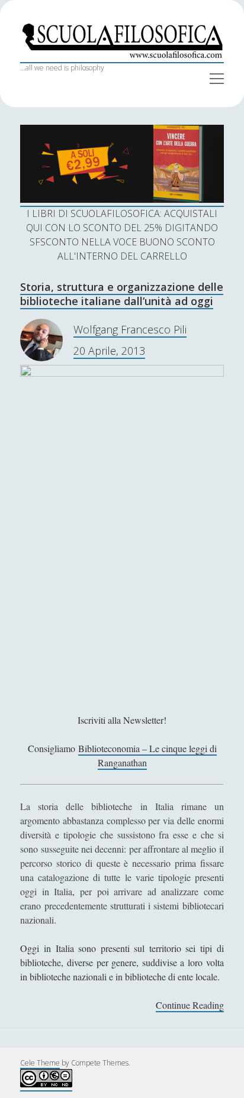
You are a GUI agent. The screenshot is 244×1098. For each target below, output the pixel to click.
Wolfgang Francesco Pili (130, 329)
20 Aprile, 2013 (109, 351)
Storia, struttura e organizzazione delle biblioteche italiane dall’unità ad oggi (121, 294)
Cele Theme (40, 1063)
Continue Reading (190, 1005)
